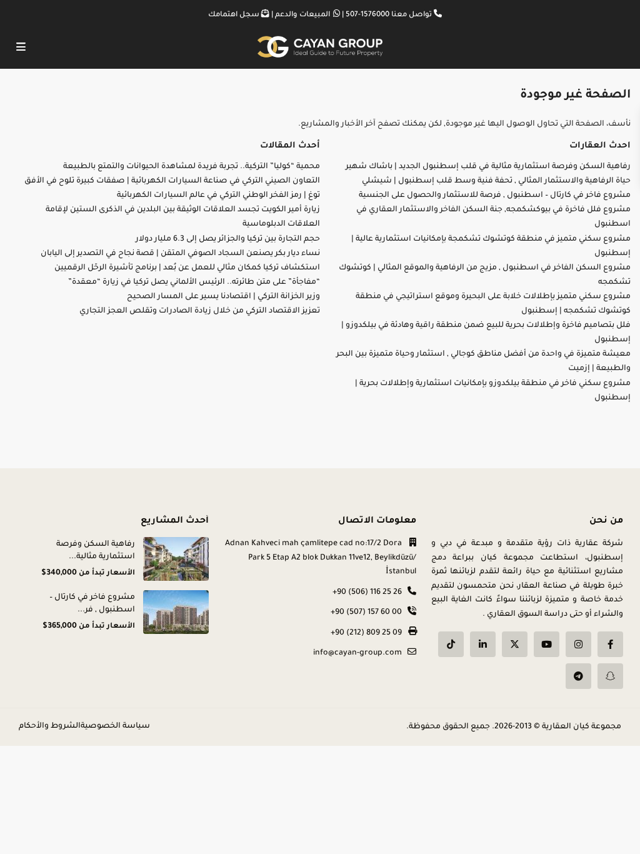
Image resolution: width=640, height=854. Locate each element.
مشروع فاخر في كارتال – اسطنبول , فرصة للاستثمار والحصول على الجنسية (495, 195)
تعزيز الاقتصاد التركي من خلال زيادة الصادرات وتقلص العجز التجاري (199, 311)
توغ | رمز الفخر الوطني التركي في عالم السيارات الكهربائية (218, 195)
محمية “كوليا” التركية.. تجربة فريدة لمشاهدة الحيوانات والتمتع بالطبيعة (191, 167)
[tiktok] (451, 644)
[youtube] (546, 644)
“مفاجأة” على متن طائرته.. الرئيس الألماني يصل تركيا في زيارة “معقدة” (194, 282)
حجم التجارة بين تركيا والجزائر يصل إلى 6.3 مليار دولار (228, 239)
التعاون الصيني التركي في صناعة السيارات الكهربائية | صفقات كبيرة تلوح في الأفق (172, 181)
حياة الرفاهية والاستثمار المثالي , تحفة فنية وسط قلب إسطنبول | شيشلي (496, 181)
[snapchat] (610, 676)
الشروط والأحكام (50, 726)
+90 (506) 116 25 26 (367, 592)
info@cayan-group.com (357, 653)
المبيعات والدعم (302, 15)
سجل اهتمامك (233, 15)
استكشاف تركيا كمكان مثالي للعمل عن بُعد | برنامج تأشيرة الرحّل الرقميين (187, 268)
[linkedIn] (483, 644)
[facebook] (610, 644)
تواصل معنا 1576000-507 (389, 15)
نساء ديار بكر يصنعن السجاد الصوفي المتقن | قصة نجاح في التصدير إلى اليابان (180, 253)
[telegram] (578, 676)
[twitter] (515, 644)
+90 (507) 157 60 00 (366, 612)
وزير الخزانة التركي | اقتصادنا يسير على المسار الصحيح (223, 297)
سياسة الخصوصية (115, 726)
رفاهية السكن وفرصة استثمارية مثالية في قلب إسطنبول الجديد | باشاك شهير (488, 167)
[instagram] (578, 644)
